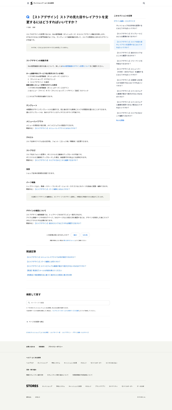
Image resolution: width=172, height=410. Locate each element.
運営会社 (28, 397)
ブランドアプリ (100, 386)
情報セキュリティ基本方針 (34, 375)
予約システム (55, 363)
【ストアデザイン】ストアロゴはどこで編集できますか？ (129, 114)
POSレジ (84, 363)
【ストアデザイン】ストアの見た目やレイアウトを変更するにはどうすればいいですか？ (129, 45)
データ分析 (140, 386)
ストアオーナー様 (55, 332)
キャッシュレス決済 (70, 363)
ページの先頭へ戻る (36, 322)
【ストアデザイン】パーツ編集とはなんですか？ (52, 189)
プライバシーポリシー (55, 347)
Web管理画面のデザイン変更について (76, 66)
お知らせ (37, 397)
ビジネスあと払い (111, 363)
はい (75, 235)
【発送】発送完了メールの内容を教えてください (44, 270)
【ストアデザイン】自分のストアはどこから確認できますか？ (129, 54)
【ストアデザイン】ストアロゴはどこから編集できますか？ (56, 160)
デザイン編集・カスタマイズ (124, 21)
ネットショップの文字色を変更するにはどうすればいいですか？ (129, 27)
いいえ (85, 235)
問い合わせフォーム (69, 240)
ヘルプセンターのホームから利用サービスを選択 (65, 311)
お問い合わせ (30, 347)
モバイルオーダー (96, 363)
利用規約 (41, 347)
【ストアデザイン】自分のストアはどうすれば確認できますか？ (57, 223)
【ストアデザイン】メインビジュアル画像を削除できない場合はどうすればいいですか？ (129, 105)
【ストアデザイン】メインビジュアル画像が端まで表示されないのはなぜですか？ (129, 94)
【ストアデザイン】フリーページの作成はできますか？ (129, 62)
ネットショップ (42, 363)
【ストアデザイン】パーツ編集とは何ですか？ (43, 262)
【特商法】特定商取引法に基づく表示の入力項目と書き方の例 (49, 275)
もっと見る (120, 120)
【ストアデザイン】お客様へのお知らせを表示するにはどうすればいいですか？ (129, 83)
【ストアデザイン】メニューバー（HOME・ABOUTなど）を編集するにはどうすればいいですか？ (129, 72)
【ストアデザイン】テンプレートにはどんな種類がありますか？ (129, 35)
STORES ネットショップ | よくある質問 (37, 332)
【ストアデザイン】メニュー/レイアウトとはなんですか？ (55, 128)
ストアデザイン (66, 332)
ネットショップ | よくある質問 (43, 3)
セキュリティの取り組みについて (58, 375)
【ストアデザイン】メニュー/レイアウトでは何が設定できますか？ (51, 257)
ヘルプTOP (30, 363)
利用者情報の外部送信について (82, 375)
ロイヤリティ (113, 386)
